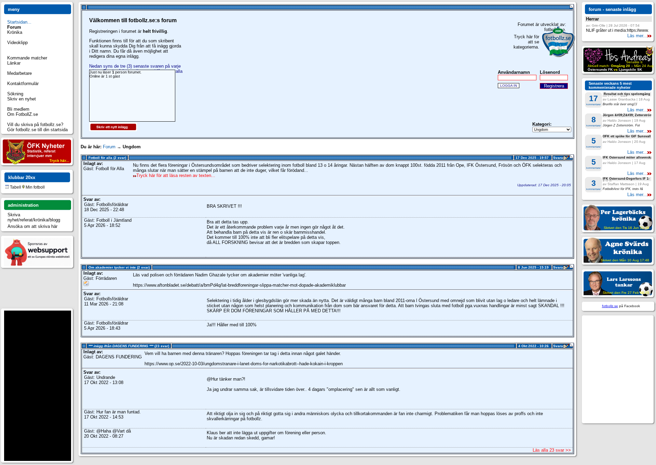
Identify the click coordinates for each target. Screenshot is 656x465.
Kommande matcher (27, 57)
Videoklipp (17, 42)
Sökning (15, 93)
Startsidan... (19, 22)
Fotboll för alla (100, 158)
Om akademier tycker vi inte (112, 267)
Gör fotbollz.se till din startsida (37, 129)
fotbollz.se (610, 306)
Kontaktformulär (23, 83)
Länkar (13, 63)
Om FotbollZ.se (22, 114)
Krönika (14, 32)
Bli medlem (18, 109)
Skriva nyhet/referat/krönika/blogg (34, 217)
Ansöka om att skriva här (32, 226)
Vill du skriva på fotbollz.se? (35, 124)
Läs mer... (637, 35)
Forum (109, 146)
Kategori (541, 124)
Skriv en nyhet (21, 98)
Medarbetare (19, 73)
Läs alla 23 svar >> (552, 450)
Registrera (554, 85)
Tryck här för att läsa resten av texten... (175, 175)
